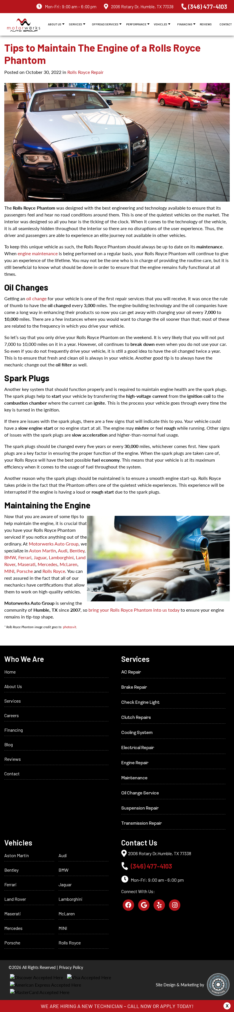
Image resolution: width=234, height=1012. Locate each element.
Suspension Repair (140, 808)
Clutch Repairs (136, 717)
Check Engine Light (140, 702)
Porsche (25, 571)
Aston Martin (42, 550)
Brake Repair (134, 687)
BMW (10, 557)
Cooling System (137, 733)
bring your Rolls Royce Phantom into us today (133, 610)
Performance (136, 24)
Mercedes (47, 564)
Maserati (26, 564)
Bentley (77, 550)
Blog (8, 744)
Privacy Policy (71, 967)
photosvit (69, 627)
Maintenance (134, 778)
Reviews (206, 24)
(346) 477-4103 (207, 6)
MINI (9, 571)
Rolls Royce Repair (85, 72)
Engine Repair (134, 763)
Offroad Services (105, 24)
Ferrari (24, 557)
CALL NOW (139, 1006)
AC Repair (131, 672)
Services (75, 24)
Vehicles (160, 24)
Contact (225, 24)
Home (10, 671)
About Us (54, 24)
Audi (62, 550)
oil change (36, 298)
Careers (11, 715)
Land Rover (15, 899)
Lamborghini (61, 557)
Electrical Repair (137, 748)
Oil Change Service (140, 793)
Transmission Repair (141, 823)
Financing (184, 24)
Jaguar (40, 557)
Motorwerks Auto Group (53, 543)
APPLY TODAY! (176, 1006)
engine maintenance (38, 253)
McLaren (68, 564)
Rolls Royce (54, 571)
